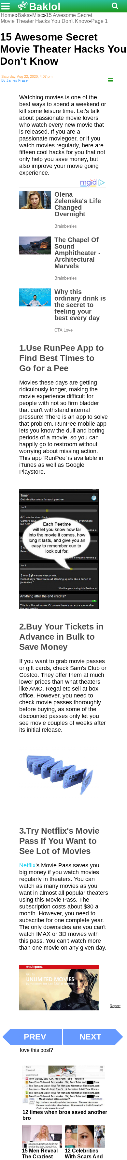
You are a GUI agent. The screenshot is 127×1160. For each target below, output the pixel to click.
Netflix (27, 865)
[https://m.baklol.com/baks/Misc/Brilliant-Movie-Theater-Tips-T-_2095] (110, 80)
